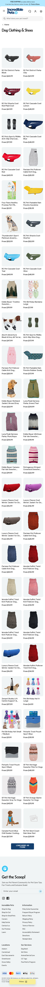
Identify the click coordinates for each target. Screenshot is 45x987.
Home (6, 25)
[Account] (35, 11)
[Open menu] (4, 11)
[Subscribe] (40, 891)
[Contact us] (30, 11)
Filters (21, 982)
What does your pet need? (15, 18)
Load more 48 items (22, 846)
